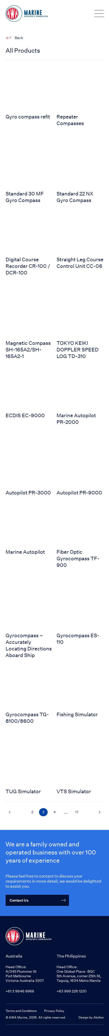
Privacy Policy (54, 1011)
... (66, 812)
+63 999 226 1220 (71, 991)
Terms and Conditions (21, 1011)
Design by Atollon (91, 1017)
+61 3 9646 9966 (20, 991)
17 (76, 812)
